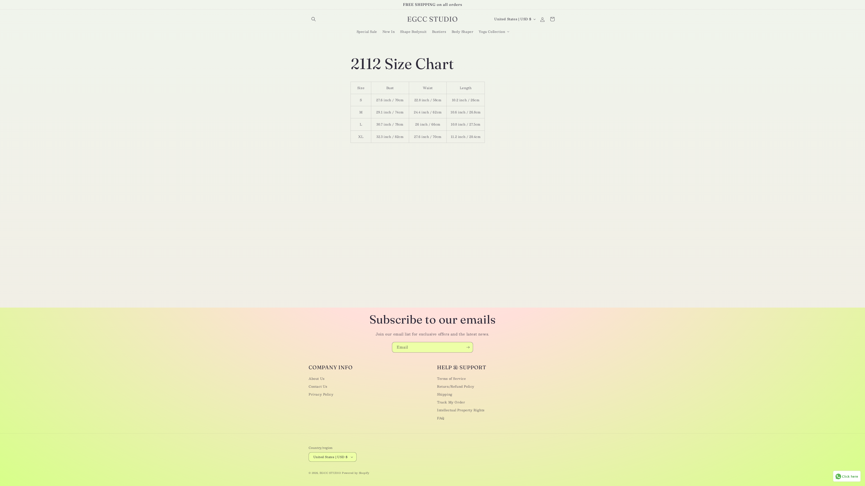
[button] (314, 19)
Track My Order (451, 402)
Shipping (444, 394)
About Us (317, 378)
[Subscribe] (468, 347)
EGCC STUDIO (330, 473)
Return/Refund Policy (455, 386)
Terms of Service (451, 378)
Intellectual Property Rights (461, 410)
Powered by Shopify (355, 473)
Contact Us (318, 386)
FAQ (440, 418)
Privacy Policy (321, 394)
